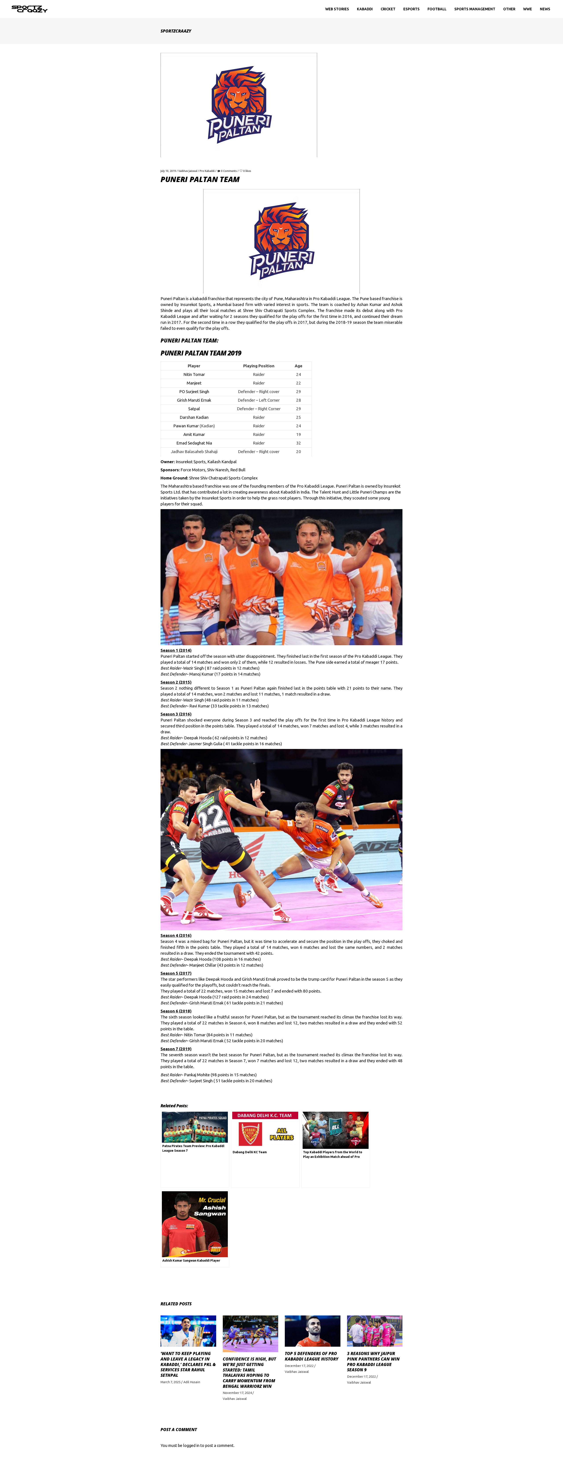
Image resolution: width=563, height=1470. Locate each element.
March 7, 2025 (171, 1382)
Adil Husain (191, 1382)
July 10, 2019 (168, 171)
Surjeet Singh (201, 1080)
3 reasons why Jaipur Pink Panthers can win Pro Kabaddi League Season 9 (373, 1362)
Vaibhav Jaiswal (187, 171)
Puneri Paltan (348, 486)
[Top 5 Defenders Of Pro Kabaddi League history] (312, 1331)
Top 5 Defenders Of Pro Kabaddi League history (311, 1356)
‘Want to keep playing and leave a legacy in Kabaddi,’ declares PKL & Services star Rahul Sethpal (188, 1364)
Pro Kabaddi (207, 171)
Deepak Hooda (198, 738)
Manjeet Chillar (202, 965)
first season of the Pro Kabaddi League (355, 656)
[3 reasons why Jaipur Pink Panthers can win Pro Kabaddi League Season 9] (375, 1331)
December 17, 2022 (299, 1366)
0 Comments (229, 171)
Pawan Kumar (186, 426)
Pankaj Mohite (197, 1075)
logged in (191, 1445)
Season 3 (243, 720)
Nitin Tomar (195, 1035)
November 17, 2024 (237, 1393)
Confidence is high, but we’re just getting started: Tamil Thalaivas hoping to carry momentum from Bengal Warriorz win (249, 1372)
